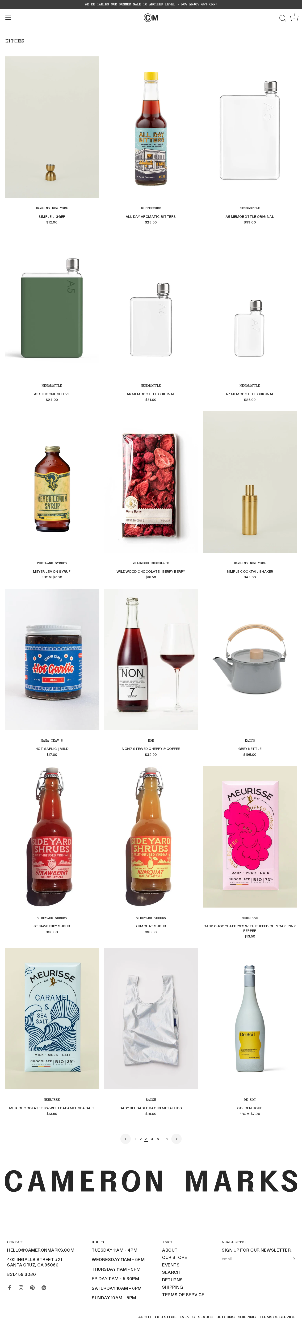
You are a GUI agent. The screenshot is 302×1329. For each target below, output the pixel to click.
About (170, 1250)
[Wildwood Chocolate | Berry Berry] (151, 482)
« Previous (125, 1139)
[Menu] (8, 18)
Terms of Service (183, 1294)
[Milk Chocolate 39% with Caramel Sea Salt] (52, 1018)
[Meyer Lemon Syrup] (52, 482)
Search (171, 1272)
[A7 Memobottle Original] (250, 304)
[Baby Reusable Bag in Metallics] (151, 1018)
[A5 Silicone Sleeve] (52, 304)
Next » (176, 1139)
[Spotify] (44, 1287)
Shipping (172, 1287)
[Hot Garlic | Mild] (52, 659)
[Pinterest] (32, 1287)
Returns (172, 1280)
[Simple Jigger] (52, 127)
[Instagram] (21, 1287)
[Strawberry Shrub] (52, 837)
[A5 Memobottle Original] (250, 127)
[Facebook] (9, 1287)
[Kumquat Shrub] (151, 837)
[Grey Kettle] (250, 659)
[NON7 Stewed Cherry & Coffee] (151, 659)
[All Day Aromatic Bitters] (151, 127)
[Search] (282, 18)
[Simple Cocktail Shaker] (250, 482)
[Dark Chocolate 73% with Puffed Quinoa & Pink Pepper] (250, 837)
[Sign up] (292, 1259)
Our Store (174, 1257)
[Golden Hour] (250, 1018)
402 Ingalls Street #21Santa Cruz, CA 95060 (34, 1262)
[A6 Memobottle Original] (151, 304)
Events (171, 1265)
